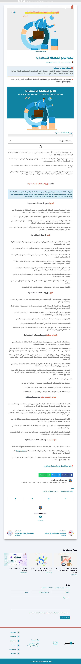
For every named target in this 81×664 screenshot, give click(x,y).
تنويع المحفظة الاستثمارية (51, 491)
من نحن (28, 1)
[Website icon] (40, 517)
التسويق (45, 7)
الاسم (67, 592)
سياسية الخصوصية (50, 1)
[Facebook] (24, 1)
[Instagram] (19, 1)
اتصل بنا (34, 1)
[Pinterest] (32, 499)
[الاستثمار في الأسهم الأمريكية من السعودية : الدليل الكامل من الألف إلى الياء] (40, 559)
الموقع (26, 592)
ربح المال (68, 7)
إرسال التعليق (65, 617)
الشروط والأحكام (40, 1)
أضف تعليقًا (65, 598)
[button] (10, 141)
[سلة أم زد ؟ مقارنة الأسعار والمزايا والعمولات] (15, 559)
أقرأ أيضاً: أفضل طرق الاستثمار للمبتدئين (57, 466)
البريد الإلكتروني (44, 592)
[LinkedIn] (15, 499)
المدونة (12, 7)
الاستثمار (36, 7)
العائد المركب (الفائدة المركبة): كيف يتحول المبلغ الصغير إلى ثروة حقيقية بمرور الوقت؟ (66, 570)
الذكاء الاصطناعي (23, 7)
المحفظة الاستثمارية (67, 491)
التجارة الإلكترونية (56, 7)
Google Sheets (21, 451)
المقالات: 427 (40, 520)
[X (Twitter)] (21, 1)
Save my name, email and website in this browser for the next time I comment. (48, 612)
